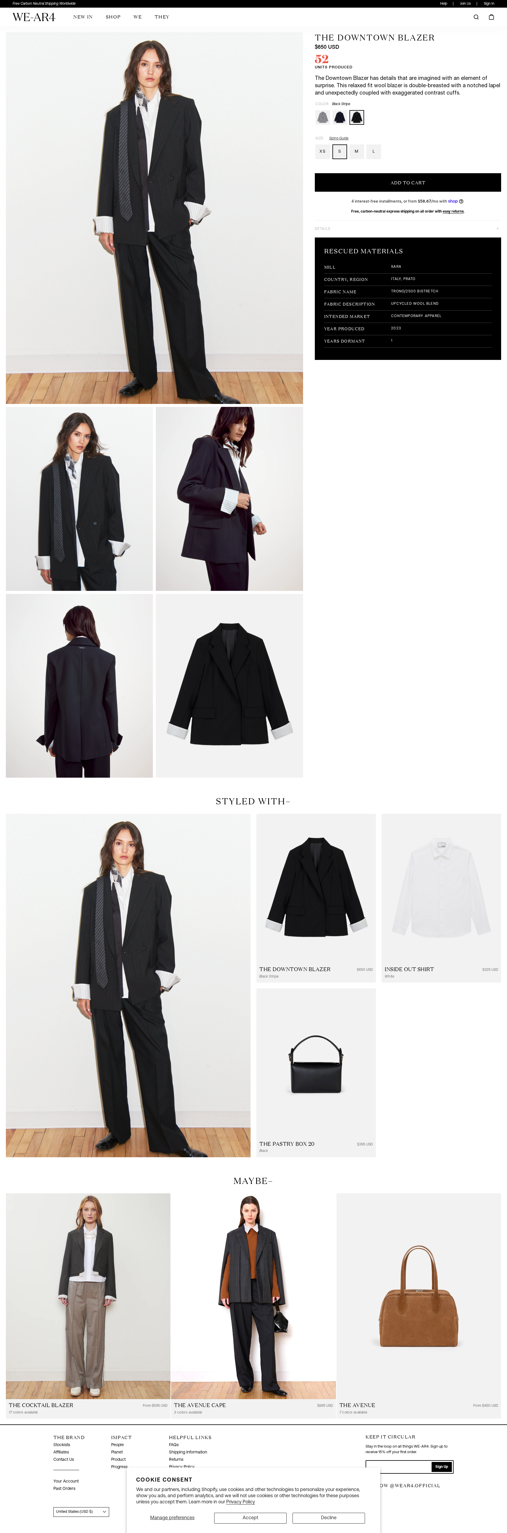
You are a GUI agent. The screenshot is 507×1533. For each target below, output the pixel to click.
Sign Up (441, 1467)
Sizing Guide (339, 138)
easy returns (453, 211)
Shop (113, 17)
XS (323, 151)
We (137, 17)
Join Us (465, 4)
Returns (176, 1460)
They (162, 17)
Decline (329, 1518)
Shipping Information (188, 1452)
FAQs (174, 1445)
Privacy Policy (240, 1502)
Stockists (61, 1445)
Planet (117, 1452)
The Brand (69, 1437)
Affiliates (61, 1452)
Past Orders (64, 1489)
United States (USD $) (74, 1512)
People (117, 1445)
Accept (250, 1518)
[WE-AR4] (34, 19)
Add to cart (408, 183)
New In (83, 17)
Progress (119, 1467)
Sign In (489, 4)
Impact (121, 1437)
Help (443, 4)
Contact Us (63, 1460)
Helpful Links (190, 1437)
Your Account (66, 1481)
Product (118, 1460)
